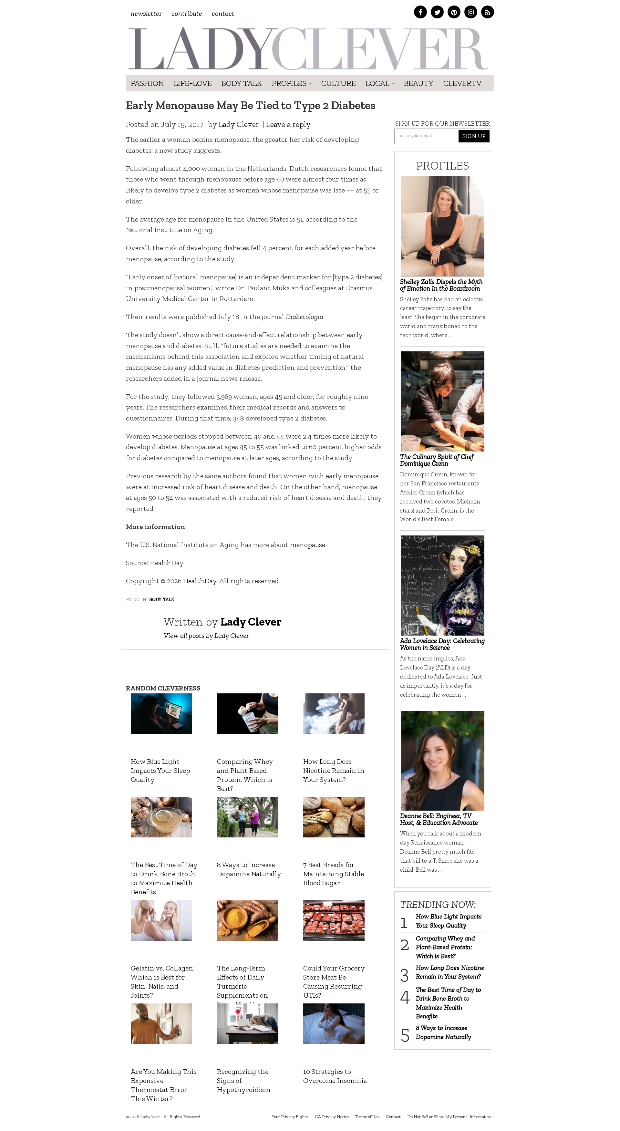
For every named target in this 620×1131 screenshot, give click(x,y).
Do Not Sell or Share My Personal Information (449, 1116)
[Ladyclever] (307, 48)
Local (378, 83)
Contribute (186, 13)
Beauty (419, 83)
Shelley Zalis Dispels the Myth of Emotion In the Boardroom (441, 284)
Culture (338, 83)
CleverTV (462, 83)
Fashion (147, 83)
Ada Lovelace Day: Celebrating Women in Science (442, 644)
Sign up (474, 136)
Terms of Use (367, 1116)
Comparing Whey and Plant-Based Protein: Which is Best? (445, 947)
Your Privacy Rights (290, 1116)
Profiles (290, 83)
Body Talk (242, 83)
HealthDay (200, 580)
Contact (223, 13)
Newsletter (146, 13)
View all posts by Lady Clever (206, 635)
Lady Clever (239, 124)
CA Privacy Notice (332, 1116)
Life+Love (193, 83)
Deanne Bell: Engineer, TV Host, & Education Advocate (439, 819)
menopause (307, 544)
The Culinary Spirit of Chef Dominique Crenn (436, 459)
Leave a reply (288, 124)
